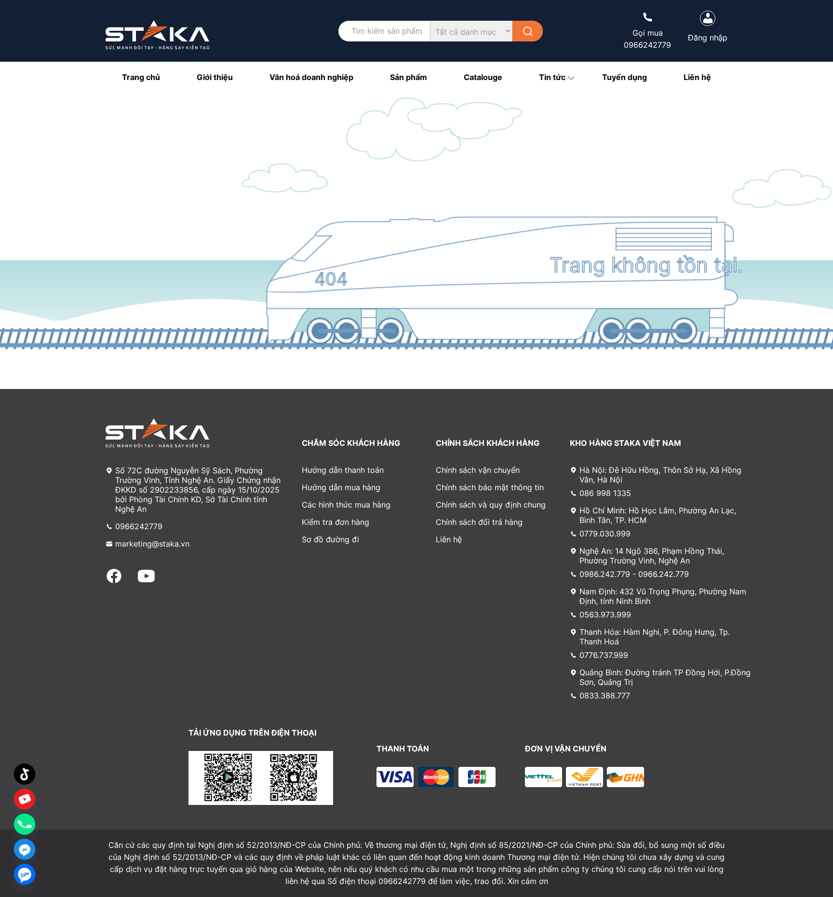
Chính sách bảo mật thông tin (490, 487)
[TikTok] (24, 774)
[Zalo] (24, 874)
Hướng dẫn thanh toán (343, 470)
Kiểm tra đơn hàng (335, 522)
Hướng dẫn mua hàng (341, 487)
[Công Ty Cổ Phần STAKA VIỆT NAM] (157, 35)
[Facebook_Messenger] (24, 849)
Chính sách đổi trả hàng (479, 522)
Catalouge (483, 77)
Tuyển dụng (624, 77)
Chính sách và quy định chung (491, 504)
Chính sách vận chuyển (478, 470)
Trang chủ (141, 77)
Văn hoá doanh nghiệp (311, 77)
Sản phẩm (408, 77)
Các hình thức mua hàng (346, 504)
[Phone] (24, 824)
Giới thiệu (215, 77)
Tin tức (552, 77)
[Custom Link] (24, 799)
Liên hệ (697, 77)
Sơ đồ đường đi (330, 539)
